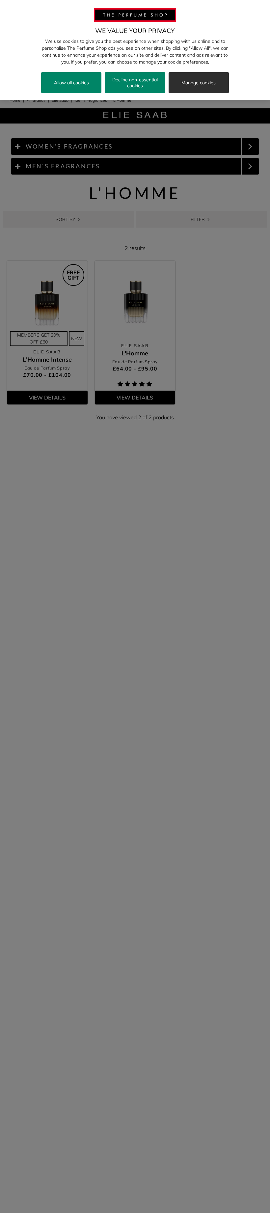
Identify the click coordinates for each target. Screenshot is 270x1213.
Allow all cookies (71, 83)
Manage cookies (198, 83)
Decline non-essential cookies (135, 83)
